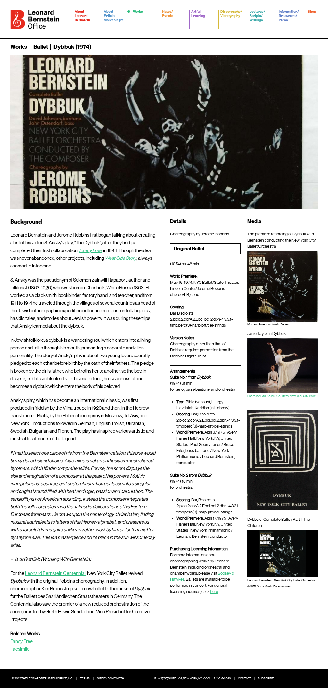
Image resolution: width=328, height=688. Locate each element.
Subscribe (266, 678)
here (214, 591)
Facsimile (19, 649)
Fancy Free (90, 250)
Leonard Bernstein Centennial (55, 573)
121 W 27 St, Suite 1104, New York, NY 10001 (182, 678)
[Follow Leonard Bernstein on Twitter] (292, 678)
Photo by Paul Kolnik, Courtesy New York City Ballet (281, 396)
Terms (85, 678)
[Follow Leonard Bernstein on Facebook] (282, 678)
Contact (244, 678)
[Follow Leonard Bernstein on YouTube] (311, 678)
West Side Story (120, 258)
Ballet (40, 46)
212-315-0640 (222, 678)
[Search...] (314, 47)
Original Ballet (189, 249)
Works (18, 46)
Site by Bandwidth (110, 678)
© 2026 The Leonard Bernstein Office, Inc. (42, 678)
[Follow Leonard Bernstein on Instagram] (302, 678)
